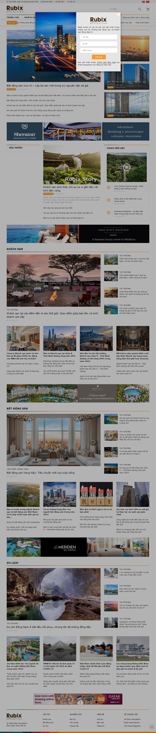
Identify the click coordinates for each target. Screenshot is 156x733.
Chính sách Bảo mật (106, 62)
